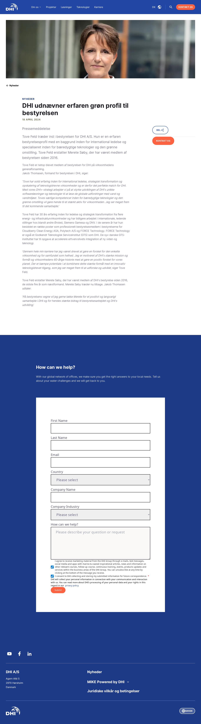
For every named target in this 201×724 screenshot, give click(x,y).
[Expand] (128, 682)
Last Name (59, 437)
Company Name (63, 489)
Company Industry (65, 506)
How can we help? (64, 524)
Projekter (51, 7)
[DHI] (53, 711)
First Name (59, 420)
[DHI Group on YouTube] (9, 653)
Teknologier (83, 7)
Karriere (98, 7)
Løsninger (66, 7)
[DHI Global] (12, 7)
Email (55, 454)
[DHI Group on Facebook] (19, 653)
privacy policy (71, 585)
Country (57, 471)
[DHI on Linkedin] (29, 653)
